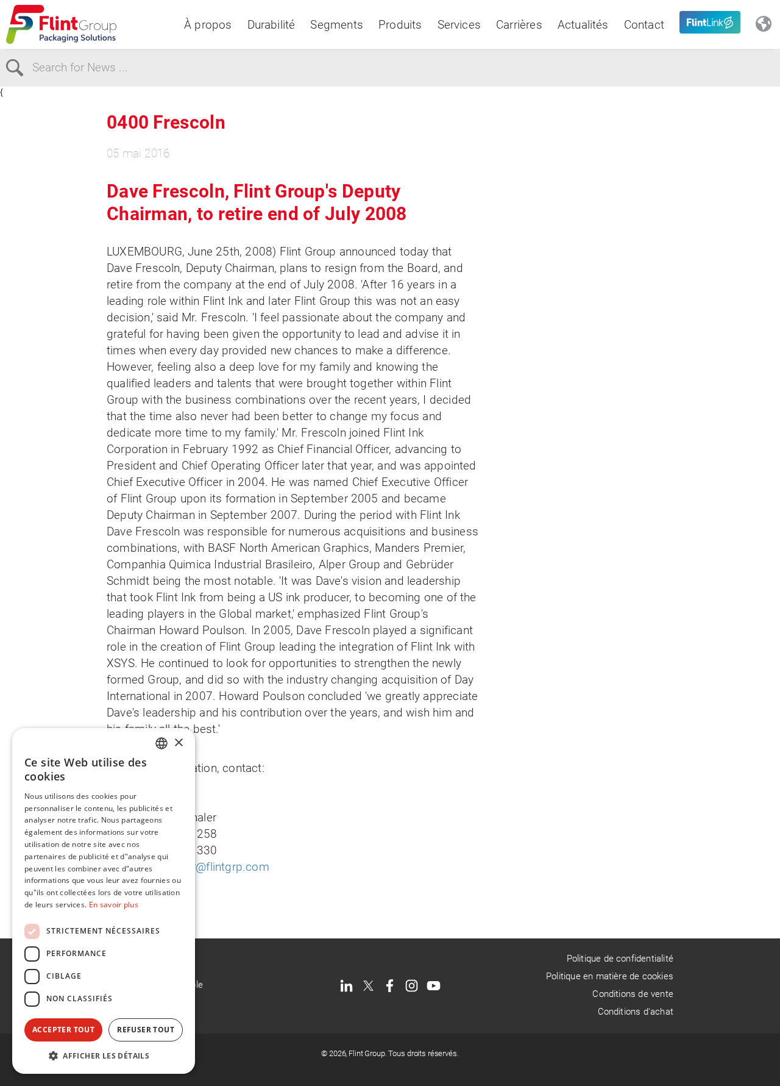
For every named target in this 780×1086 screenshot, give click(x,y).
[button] (103, 1055)
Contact (644, 25)
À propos (208, 25)
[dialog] (103, 901)
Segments (336, 25)
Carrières (519, 25)
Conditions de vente (632, 993)
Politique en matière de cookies (609, 976)
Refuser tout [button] (145, 1029)
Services (459, 25)
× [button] (178, 743)
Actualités (583, 25)
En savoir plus (113, 904)
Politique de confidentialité (620, 958)
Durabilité (271, 25)
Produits (400, 25)
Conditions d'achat (635, 1011)
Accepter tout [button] (63, 1029)
